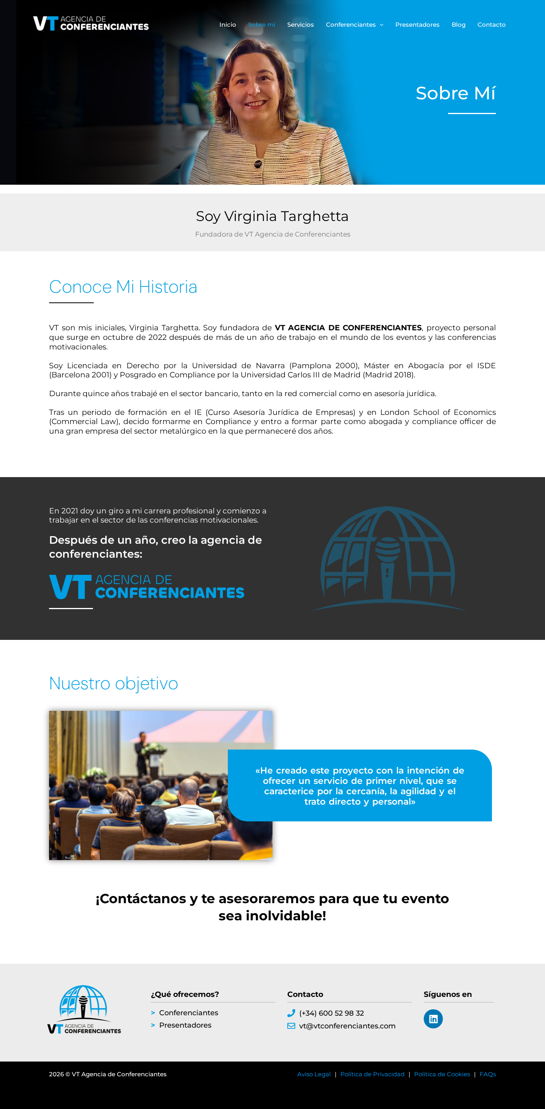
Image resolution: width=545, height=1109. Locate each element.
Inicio (227, 24)
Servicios (300, 24)
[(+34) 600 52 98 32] (291, 1013)
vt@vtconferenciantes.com (347, 1026)
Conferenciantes (351, 24)
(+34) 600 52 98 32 (331, 1013)
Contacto (492, 24)
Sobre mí (261, 24)
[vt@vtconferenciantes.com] (291, 1026)
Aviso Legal (314, 1074)
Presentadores (417, 24)
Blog (459, 24)
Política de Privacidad (372, 1074)
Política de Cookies (442, 1074)
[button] (379, 25)
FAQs (488, 1074)
